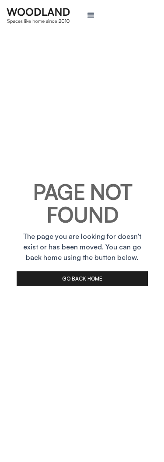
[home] (43, 15)
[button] (122, 15)
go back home (82, 278)
